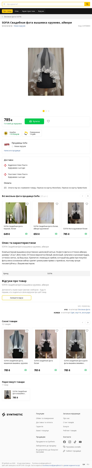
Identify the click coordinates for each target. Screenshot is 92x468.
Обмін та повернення (45, 418)
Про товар (7, 11)
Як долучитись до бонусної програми (47, 451)
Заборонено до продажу (46, 445)
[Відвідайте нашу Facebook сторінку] (64, 442)
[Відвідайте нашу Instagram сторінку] (69, 442)
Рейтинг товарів (69, 430)
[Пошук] (87, 4)
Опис (17, 11)
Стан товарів (68, 422)
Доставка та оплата (44, 422)
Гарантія (39, 426)
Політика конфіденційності (41, 463)
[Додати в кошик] (26, 233)
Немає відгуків (19, 26)
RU (88, 464)
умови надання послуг (72, 465)
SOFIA (12, 16)
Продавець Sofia (19, 143)
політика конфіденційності (52, 465)
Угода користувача (23, 463)
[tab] (7, 11)
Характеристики (28, 11)
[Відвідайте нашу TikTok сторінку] (75, 442)
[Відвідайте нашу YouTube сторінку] (80, 442)
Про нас (66, 418)
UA (84, 464)
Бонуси (66, 426)
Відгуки (41, 11)
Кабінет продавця (73, 451)
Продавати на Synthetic (45, 441)
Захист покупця (42, 430)
